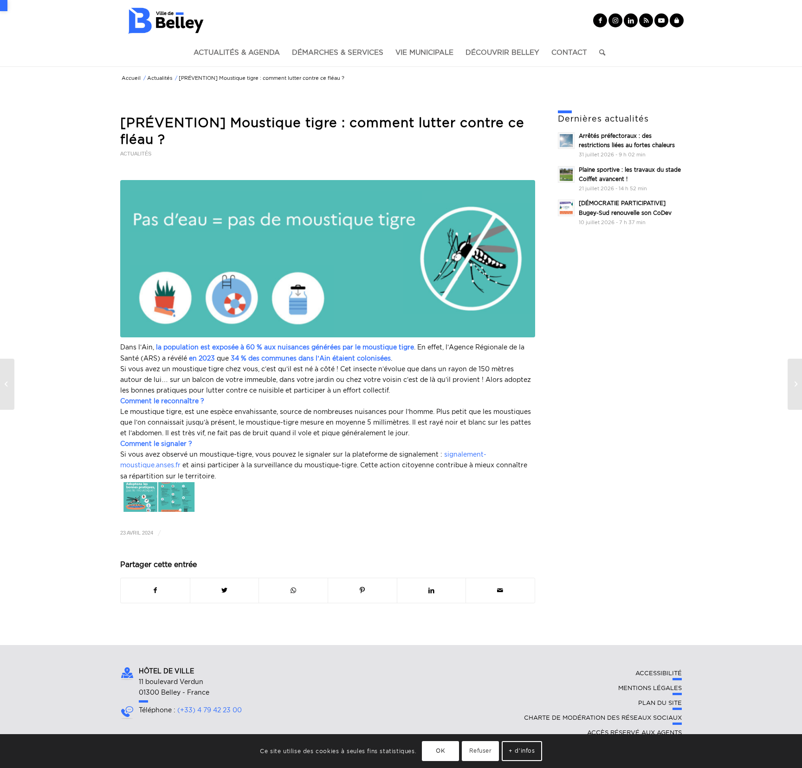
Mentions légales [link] (650, 687)
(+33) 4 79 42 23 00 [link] (209, 710)
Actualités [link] (135, 153)
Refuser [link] (480, 750)
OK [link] (440, 750)
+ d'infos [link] (522, 750)
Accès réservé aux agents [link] (634, 732)
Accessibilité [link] (658, 673)
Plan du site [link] (660, 702)
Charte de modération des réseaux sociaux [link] (603, 717)
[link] (3, 5)
